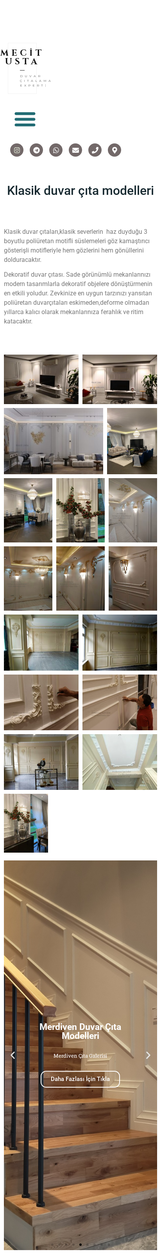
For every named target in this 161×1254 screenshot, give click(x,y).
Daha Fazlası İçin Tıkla (80, 1074)
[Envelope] (75, 145)
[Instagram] (16, 145)
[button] (25, 114)
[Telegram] (36, 145)
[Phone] (95, 145)
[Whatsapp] (56, 145)
